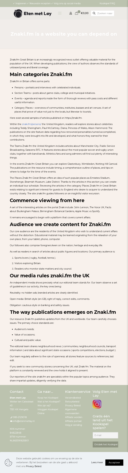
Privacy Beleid (73, 405)
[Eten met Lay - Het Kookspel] (33, 13)
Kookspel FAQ (107, 3)
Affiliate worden (73, 417)
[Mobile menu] (59, 13)
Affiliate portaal (73, 421)
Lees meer (97, 462)
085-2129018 (20, 417)
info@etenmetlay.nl (23, 421)
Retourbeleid (72, 401)
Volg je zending (73, 425)
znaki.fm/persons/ (31, 124)
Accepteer (114, 462)
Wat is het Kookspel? (48, 401)
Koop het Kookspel (47, 397)
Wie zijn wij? (44, 405)
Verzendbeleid (73, 397)
